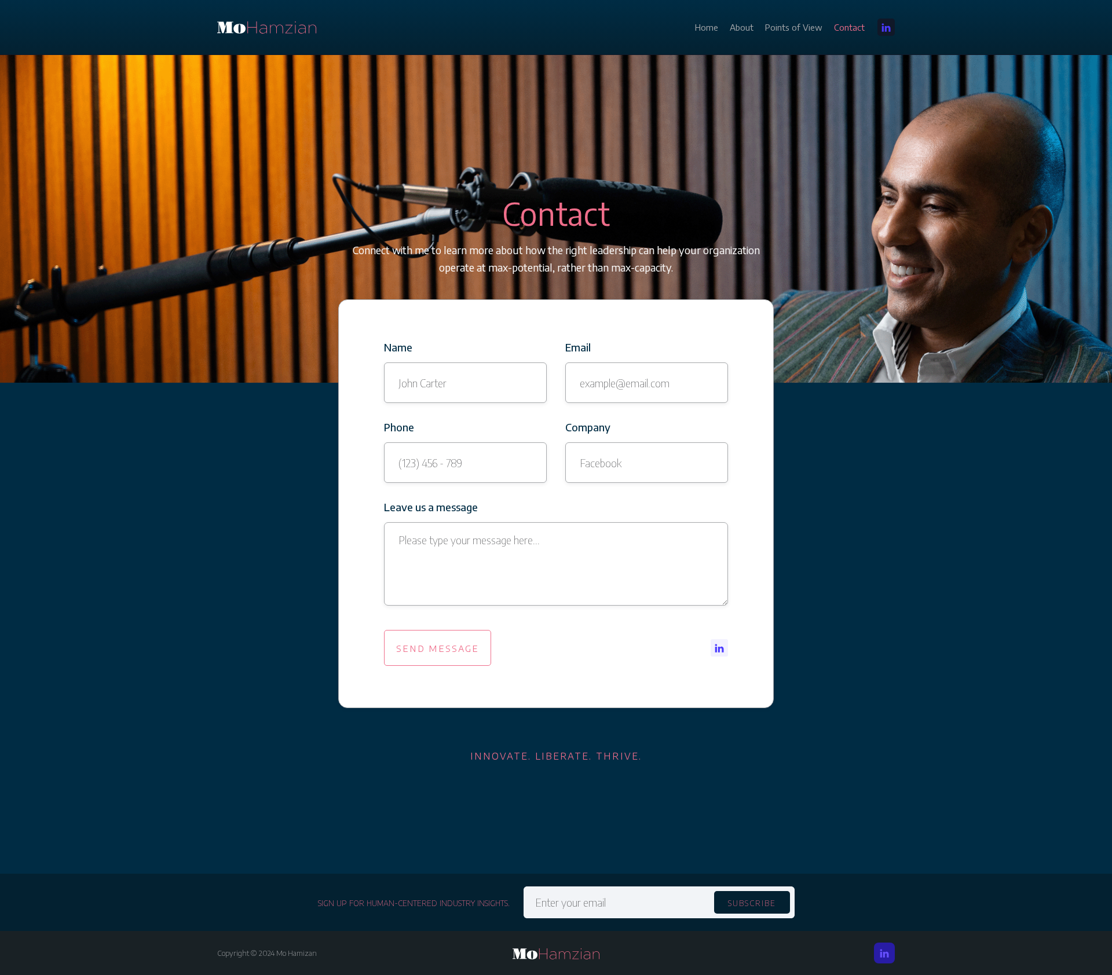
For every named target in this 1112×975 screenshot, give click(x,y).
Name (398, 347)
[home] (266, 27)
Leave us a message (431, 507)
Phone (399, 427)
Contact (849, 27)
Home (706, 27)
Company (587, 427)
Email (578, 347)
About (741, 27)
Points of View (793, 27)
